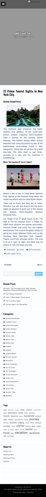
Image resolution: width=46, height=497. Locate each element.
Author (21, 250)
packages (6, 426)
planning (28, 426)
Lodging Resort (10, 353)
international (19, 419)
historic (6, 416)
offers (32, 423)
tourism (22, 429)
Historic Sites (10, 336)
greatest (32, 413)
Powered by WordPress (23, 487)
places (13, 426)
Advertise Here (8, 454)
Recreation (9, 360)
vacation (21, 432)
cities (22, 410)
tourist (18, 253)
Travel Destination (11, 381)
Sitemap (6, 461)
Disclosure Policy (9, 458)
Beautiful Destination (12, 318)
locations (13, 423)
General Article (10, 332)
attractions (11, 410)
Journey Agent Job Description (16, 304)
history (21, 416)
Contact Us (7, 451)
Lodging (8, 350)
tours (35, 429)
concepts (29, 410)
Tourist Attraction (35, 250)
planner (20, 426)
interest (10, 419)
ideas (5, 419)
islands (26, 419)
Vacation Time (10, 392)
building (17, 410)
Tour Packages (10, 371)
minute (27, 423)
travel (6, 432)
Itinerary (8, 346)
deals (5, 413)
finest (26, 413)
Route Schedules (11, 364)
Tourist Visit (9, 378)
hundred (38, 416)
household (29, 416)
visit (4, 436)
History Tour (9, 339)
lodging (21, 423)
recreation (11, 429)
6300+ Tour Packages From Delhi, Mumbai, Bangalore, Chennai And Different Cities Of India (20, 289)
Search (38, 274)
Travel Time (9, 389)
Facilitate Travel (10, 322)
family (20, 413)
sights (13, 253)
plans (34, 426)
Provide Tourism (11, 357)
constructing (37, 410)
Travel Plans (9, 385)
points (39, 426)
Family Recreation (11, 325)
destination (12, 413)
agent (5, 410)
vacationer (34, 433)
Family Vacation (10, 329)
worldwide (10, 436)
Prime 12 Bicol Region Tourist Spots (17, 297)
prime (8, 253)
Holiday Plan (9, 343)
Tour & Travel (10, 367)
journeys (6, 423)
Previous (8, 264)
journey (34, 419)
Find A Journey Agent (13, 301)
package (38, 423)
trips (12, 433)
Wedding (8, 396)
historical (14, 416)
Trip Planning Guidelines (13, 294)
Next (39, 264)
